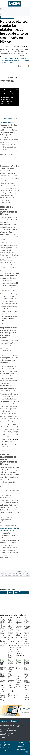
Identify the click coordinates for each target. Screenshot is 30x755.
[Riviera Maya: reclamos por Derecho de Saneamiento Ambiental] (11, 670)
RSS (23, 752)
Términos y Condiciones (6, 750)
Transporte (8, 728)
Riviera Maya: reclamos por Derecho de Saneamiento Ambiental (12, 690)
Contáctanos (20, 749)
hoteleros (6, 122)
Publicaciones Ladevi (19, 726)
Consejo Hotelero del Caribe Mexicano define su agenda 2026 (3, 643)
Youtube (13, 736)
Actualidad (3, 725)
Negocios (23, 11)
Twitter (12, 725)
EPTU (13, 11)
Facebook (13, 728)
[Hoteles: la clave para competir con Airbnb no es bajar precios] (19, 664)
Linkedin (13, 733)
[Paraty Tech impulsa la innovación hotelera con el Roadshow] (11, 626)
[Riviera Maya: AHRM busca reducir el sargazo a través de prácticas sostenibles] (3, 670)
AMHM (16, 593)
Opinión (7, 736)
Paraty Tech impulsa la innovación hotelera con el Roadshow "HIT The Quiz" (12, 647)
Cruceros (7, 733)
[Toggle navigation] (4, 9)
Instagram (13, 730)
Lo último (8, 11)
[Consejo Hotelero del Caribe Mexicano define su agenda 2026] (3, 625)
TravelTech (8, 725)
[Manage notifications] (26, 752)
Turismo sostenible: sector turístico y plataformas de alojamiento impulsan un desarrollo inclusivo (15, 60)
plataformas (24, 593)
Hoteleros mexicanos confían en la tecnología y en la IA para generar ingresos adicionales (20, 646)
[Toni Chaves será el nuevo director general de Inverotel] (27, 625)
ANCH (10, 593)
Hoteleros (3, 593)
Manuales (17, 11)
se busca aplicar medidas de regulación (9, 528)
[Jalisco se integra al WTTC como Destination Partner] (27, 671)
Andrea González (10, 119)
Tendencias (8, 730)
